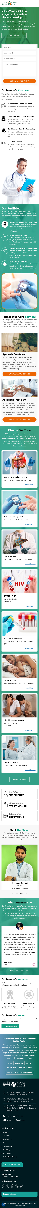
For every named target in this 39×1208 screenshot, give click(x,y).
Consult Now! (14, 35)
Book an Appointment (19, 374)
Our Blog (6, 1150)
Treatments (7, 1146)
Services (6, 1143)
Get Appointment (13, 1165)
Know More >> (30, 485)
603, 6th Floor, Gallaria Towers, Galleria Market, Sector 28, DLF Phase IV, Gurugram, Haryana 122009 (21, 1108)
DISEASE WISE (26, 1073)
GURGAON (19, 1063)
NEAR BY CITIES (12, 1073)
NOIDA (28, 1063)
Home (5, 1132)
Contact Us (7, 1153)
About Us (6, 1136)
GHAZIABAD (11, 1068)
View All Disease (19, 779)
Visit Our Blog (10, 1026)
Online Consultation (10, 1157)
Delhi (10, 1063)
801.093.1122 (18, 1116)
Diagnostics (7, 1139)
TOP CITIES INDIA (25, 1068)
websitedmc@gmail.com (15, 1120)
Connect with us (9, 1194)
